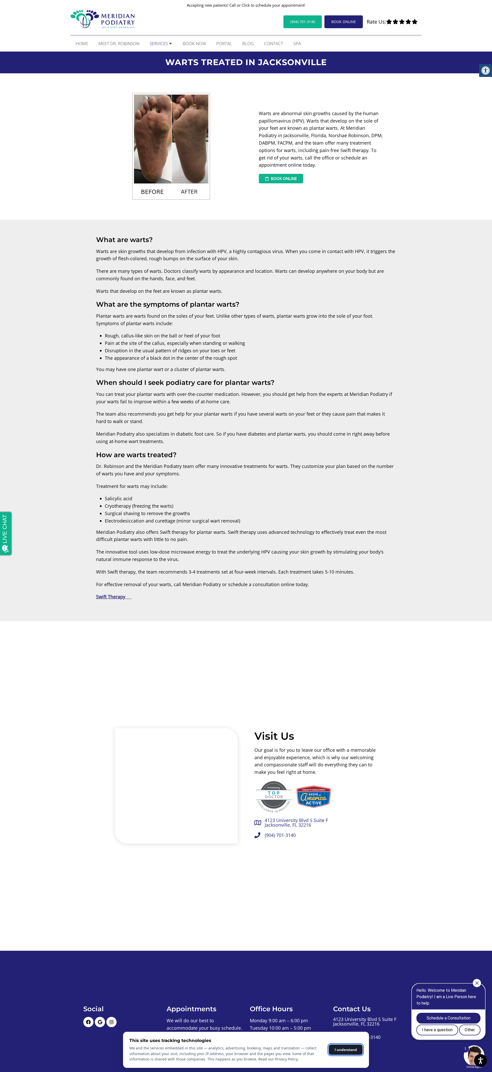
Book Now (194, 43)
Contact (273, 43)
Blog (248, 43)
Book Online (343, 21)
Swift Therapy (114, 597)
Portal (224, 43)
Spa (297, 43)
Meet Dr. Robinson (118, 43)
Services (159, 43)
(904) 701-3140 (302, 21)
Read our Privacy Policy (278, 1059)
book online (283, 178)
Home (82, 43)
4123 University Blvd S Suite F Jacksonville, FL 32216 (296, 822)
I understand (346, 1050)
